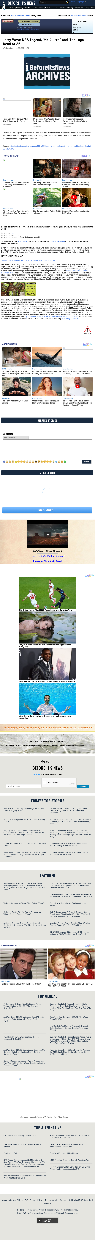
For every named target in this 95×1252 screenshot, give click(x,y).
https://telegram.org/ (32, 745)
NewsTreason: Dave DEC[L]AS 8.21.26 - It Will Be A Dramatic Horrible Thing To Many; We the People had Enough (24, 854)
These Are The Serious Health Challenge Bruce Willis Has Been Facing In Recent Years (77, 403)
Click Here (22, 241)
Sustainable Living (66, 8)
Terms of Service (52, 1200)
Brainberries (8, 180)
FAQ (26, 1200)
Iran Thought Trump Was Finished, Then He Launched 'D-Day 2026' (21, 1038)
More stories (34, 29)
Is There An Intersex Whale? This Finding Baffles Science (46, 373)
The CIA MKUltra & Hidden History (64, 1153)
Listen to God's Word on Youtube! (48, 556)
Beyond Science (37, 8)
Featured (11, 8)
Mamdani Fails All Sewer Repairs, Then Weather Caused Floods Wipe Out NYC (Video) (70, 924)
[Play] (47, 534)
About (4, 1200)
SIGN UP (36, 774)
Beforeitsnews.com (20, 15)
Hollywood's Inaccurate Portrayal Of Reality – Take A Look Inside (77, 373)
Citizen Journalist (57, 241)
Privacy (40, 1200)
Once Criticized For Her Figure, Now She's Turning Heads (45, 402)
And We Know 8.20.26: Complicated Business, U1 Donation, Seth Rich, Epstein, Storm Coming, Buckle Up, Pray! (24, 1052)
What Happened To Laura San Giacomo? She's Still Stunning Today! (75, 185)
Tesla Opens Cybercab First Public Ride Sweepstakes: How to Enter (66, 1145)
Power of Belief (51, 8)
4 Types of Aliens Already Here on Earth (19, 1135)
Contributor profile (23, 29)
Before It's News (21, 3)
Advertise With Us (15, 1200)
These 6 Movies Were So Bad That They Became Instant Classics (16, 185)
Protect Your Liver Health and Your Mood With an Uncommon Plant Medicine (70, 1137)
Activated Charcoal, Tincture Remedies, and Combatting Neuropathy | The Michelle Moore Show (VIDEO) (24, 925)
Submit (83, 786)
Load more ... (47, 510)
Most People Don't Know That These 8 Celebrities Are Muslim (47, 681)
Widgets (47, 1203)
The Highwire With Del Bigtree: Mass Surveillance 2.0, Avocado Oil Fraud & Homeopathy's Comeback (71, 895)
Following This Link (70, 319)
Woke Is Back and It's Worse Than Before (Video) (23, 903)
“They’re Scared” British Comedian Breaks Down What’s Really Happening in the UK (70, 1168)
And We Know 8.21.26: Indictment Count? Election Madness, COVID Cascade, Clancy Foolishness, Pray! (70, 822)
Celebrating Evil (10, 1153)
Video (92, 8)
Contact (33, 1200)
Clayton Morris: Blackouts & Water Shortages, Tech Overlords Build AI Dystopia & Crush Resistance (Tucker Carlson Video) (70, 885)
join (12, 233)
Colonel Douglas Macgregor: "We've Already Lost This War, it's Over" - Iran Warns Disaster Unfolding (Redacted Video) (24, 1063)
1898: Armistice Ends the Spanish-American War (70, 1160)
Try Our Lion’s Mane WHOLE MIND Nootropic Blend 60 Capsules (28, 260)
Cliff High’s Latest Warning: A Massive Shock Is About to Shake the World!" (69, 853)
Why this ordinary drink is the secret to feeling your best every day (16, 374)
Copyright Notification (69, 1200)
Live (86, 8)
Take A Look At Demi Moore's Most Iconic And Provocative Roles (16, 213)
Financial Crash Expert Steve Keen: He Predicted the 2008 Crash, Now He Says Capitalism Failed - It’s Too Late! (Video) (70, 1052)
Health (27, 8)
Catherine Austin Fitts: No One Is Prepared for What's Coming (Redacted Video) (68, 845)
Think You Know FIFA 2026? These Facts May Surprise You (45, 610)
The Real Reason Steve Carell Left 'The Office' (20, 984)
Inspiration (79, 8)
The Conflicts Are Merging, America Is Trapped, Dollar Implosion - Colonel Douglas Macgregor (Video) (69, 1028)
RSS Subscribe (85, 1200)
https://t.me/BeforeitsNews (72, 745)
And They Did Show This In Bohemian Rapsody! (45, 184)
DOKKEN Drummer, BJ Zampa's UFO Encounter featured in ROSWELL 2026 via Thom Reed (70, 933)
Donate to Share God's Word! (47, 561)
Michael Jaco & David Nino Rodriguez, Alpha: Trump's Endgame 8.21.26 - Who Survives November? (68, 811)
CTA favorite (7, 369)
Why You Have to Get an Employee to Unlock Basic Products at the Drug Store (24, 1177)
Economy (19, 8)
